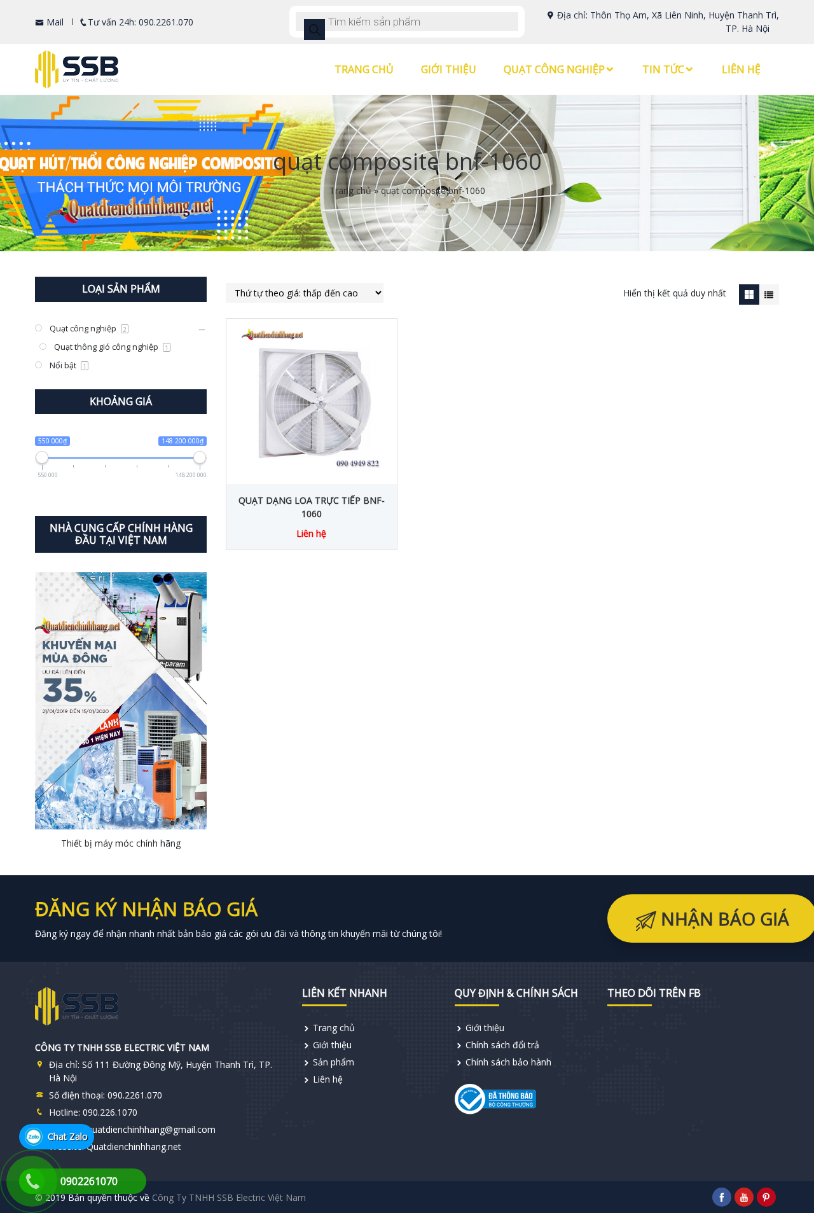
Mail (54, 22)
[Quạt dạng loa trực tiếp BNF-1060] (311, 398)
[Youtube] (744, 1197)
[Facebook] (721, 1197)
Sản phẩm (333, 1062)
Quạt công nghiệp (554, 69)
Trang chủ (364, 69)
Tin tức (663, 69)
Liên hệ (741, 69)
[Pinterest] (766, 1197)
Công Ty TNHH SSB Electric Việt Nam (229, 1197)
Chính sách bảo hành (508, 1062)
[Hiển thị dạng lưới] (749, 294)
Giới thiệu (448, 69)
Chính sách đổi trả (502, 1045)
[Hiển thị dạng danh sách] (769, 294)
